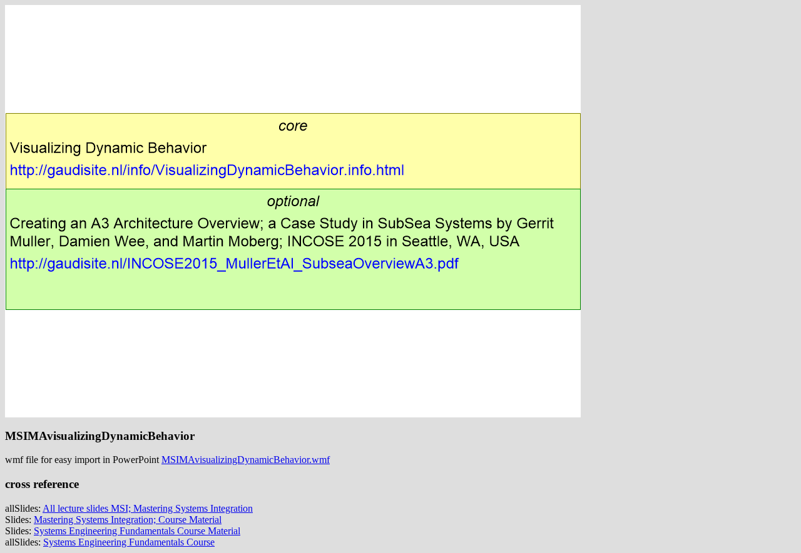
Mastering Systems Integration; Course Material (128, 519)
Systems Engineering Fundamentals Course (129, 542)
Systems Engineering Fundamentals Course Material (137, 531)
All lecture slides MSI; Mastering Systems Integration (148, 508)
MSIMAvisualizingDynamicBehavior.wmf (245, 459)
